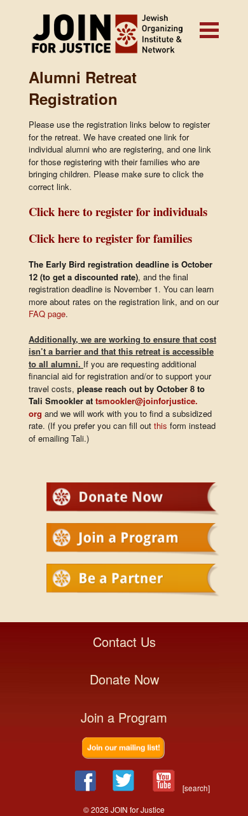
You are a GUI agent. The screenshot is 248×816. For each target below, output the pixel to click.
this (160, 425)
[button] (209, 30)
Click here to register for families (110, 238)
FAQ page (47, 314)
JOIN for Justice (124, 33)
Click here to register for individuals (118, 211)
